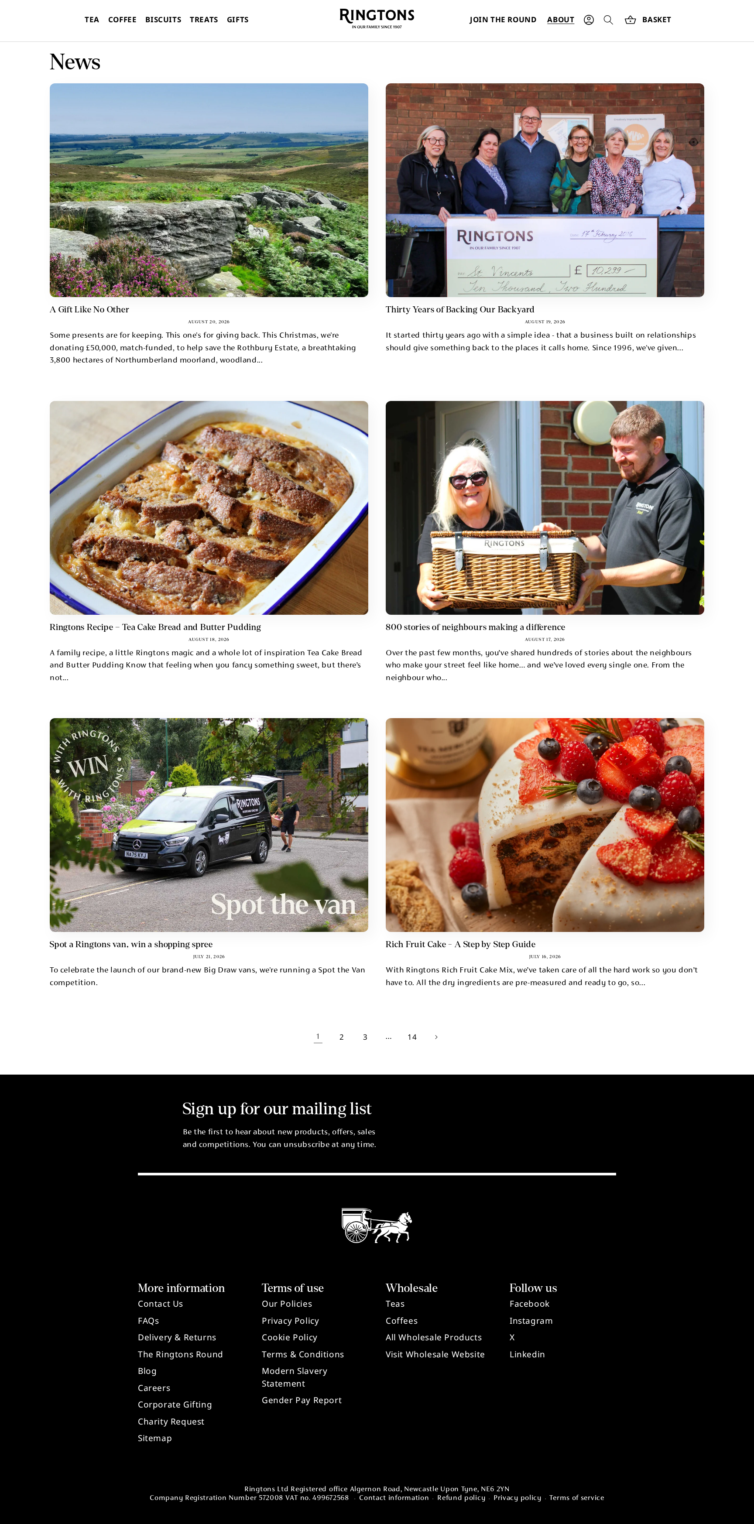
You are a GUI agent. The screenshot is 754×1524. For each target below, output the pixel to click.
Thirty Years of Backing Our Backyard (460, 309)
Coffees (402, 1320)
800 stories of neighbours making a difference (476, 627)
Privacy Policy (290, 1320)
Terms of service (576, 1498)
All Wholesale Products (434, 1337)
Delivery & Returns (177, 1337)
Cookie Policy (290, 1337)
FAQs (148, 1320)
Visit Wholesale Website (435, 1354)
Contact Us (160, 1303)
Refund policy (461, 1498)
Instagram (531, 1320)
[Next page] (436, 1037)
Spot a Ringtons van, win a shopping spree (131, 944)
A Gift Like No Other (90, 309)
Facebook (530, 1303)
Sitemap (155, 1438)
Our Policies (287, 1303)
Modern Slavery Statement (294, 1377)
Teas (395, 1303)
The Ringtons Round (180, 1354)
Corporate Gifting (175, 1404)
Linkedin (527, 1354)
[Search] (608, 20)
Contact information (394, 1498)
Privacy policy (518, 1498)
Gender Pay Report (302, 1400)
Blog (147, 1371)
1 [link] (318, 1037)
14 (412, 1037)
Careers (154, 1388)
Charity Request (171, 1421)
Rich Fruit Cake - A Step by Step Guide (461, 944)
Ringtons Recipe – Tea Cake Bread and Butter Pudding (155, 627)
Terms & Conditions (303, 1354)
